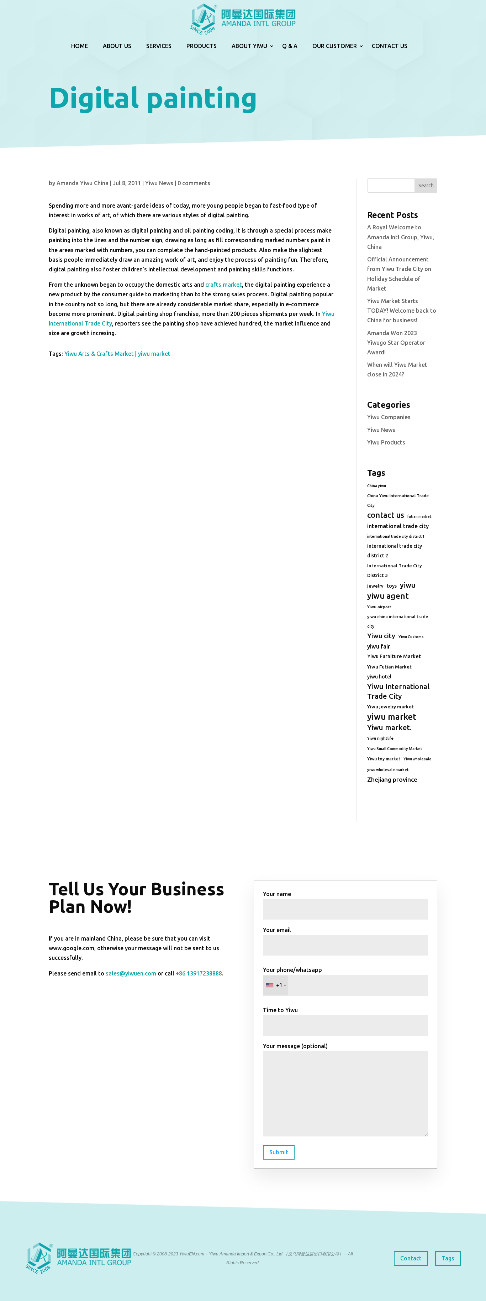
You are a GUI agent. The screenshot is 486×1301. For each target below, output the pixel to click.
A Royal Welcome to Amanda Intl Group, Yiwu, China (400, 237)
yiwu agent (388, 595)
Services (158, 46)
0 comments (194, 183)
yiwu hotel (379, 677)
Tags (448, 1258)
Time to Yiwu (280, 1010)
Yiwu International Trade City (398, 691)
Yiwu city (381, 636)
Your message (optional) (295, 1046)
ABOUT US (117, 46)
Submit (278, 1152)
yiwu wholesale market (387, 769)
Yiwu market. (389, 727)
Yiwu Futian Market (389, 667)
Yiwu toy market (383, 758)
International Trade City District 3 (394, 570)
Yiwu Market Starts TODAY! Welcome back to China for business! (401, 310)
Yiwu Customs (411, 637)
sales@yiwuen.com (131, 973)
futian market (419, 516)
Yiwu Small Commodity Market (394, 748)
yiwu (408, 585)
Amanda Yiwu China (83, 183)
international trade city (398, 526)
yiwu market (154, 353)
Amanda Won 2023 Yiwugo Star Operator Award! (396, 342)
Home (79, 46)
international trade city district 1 (395, 536)
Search (426, 185)
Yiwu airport (379, 606)
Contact (411, 1258)
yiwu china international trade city (397, 621)
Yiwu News (159, 183)
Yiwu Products (386, 442)
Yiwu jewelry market (390, 706)
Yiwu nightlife (380, 738)
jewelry (375, 585)
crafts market (223, 284)
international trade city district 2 (394, 550)
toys (392, 586)
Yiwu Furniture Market (394, 656)
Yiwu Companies (389, 417)
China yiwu (376, 486)
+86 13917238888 (199, 973)
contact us (385, 515)
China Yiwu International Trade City (398, 500)
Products (201, 46)
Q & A (289, 46)
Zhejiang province (392, 779)
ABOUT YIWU (249, 46)
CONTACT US (389, 46)
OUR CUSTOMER (334, 46)
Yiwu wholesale (417, 759)
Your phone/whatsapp (292, 977)
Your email (277, 930)
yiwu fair (378, 646)
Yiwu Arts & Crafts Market (99, 353)
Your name (277, 894)
